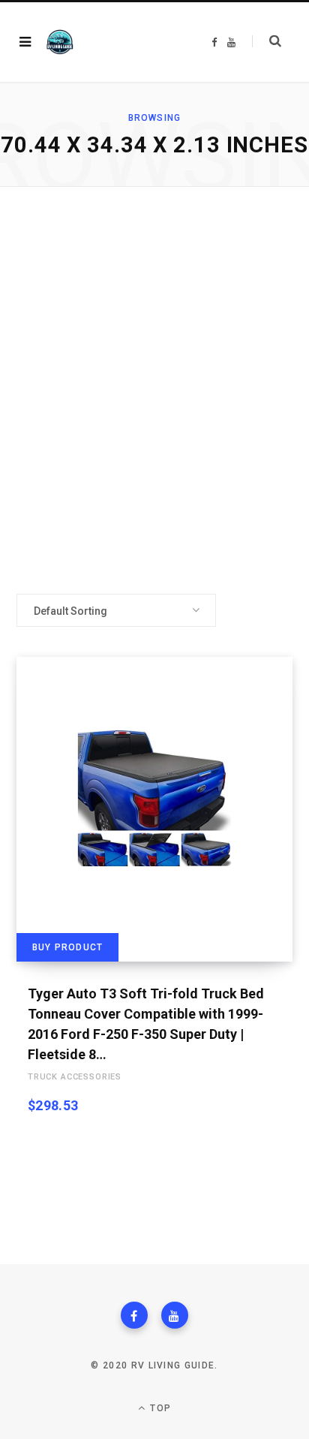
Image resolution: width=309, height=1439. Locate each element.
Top (159, 1408)
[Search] (266, 41)
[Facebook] (134, 1315)
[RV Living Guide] (60, 42)
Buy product (67, 947)
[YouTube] (174, 1315)
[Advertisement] (154, 390)
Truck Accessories (75, 1077)
